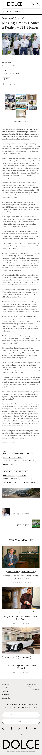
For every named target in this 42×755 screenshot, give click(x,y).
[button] (3, 4)
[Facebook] (7, 84)
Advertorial (18, 11)
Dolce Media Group (29, 751)
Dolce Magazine (6, 11)
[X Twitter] (10, 84)
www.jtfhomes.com (8, 443)
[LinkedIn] (14, 84)
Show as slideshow (21, 121)
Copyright (36, 689)
